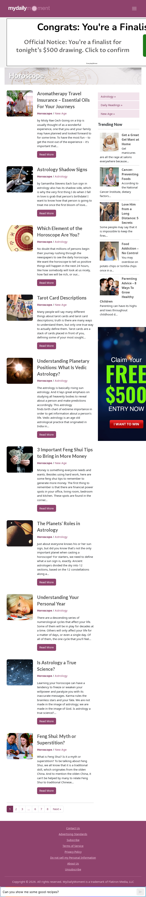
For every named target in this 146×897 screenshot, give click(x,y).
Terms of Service (73, 846)
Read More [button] (46, 154)
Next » (57, 809)
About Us (73, 863)
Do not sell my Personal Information (73, 857)
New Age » (108, 114)
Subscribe (73, 840)
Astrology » (108, 96)
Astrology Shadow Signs (62, 169)
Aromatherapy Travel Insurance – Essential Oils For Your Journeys (63, 100)
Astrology (61, 176)
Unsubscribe (73, 869)
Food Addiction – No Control (130, 248)
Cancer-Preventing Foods (130, 174)
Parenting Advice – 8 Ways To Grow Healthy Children (118, 290)
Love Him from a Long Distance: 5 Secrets (130, 213)
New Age (61, 113)
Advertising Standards (73, 834)
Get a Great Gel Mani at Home (130, 139)
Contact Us (73, 828)
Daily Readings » (111, 105)
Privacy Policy (73, 852)
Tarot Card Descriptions (61, 297)
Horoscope (45, 113)
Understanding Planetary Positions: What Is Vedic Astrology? (63, 367)
